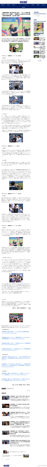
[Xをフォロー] (39, 61)
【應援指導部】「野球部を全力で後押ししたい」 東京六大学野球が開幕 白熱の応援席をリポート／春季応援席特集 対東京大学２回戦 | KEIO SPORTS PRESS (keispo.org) (16, 358)
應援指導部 (4, 388)
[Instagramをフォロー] (41, 61)
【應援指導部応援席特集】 (10, 388)
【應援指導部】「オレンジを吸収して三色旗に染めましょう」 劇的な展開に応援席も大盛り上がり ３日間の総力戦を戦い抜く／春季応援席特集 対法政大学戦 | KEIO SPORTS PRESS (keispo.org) (16, 365)
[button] (45, 15)
